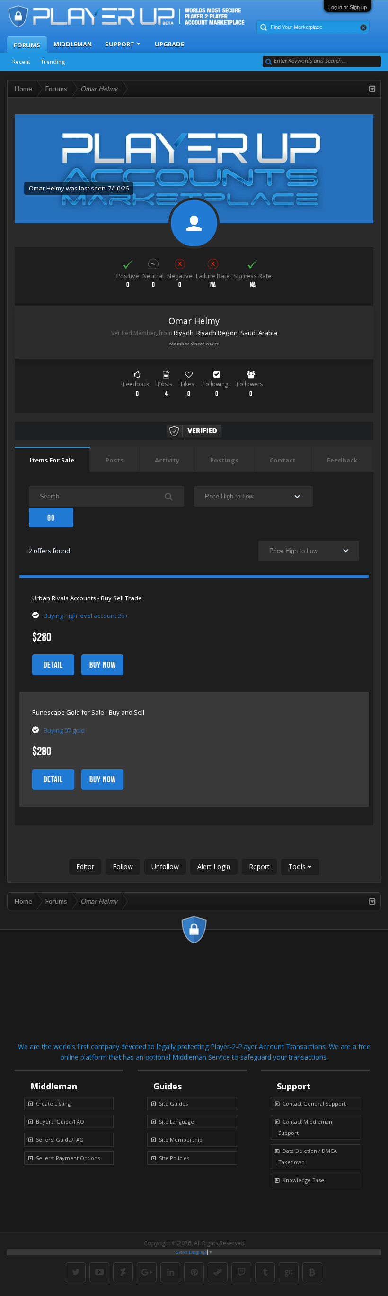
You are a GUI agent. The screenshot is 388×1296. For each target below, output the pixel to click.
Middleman (72, 44)
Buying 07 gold (64, 730)
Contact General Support (314, 1103)
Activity (167, 460)
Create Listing (53, 1103)
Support (119, 44)
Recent (21, 62)
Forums (27, 45)
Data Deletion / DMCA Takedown (307, 1156)
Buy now (102, 665)
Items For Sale (52, 460)
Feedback (342, 460)
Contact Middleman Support (305, 1127)
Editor (85, 866)
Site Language (176, 1121)
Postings (224, 460)
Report (259, 866)
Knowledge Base (303, 1180)
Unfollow (165, 866)
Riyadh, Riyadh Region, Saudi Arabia (225, 332)
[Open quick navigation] (372, 88)
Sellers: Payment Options (68, 1157)
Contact (283, 460)
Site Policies (174, 1157)
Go (51, 518)
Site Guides (173, 1103)
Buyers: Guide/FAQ (60, 1121)
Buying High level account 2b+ (86, 615)
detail (53, 665)
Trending (53, 62)
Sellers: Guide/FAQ (60, 1139)
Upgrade (169, 44)
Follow (123, 866)
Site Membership (181, 1139)
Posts (114, 460)
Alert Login (213, 866)
